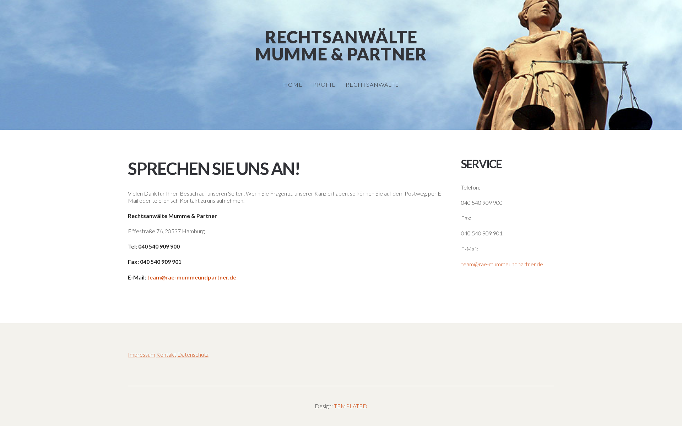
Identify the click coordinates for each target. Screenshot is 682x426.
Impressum (141, 354)
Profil (324, 84)
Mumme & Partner (341, 54)
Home (293, 84)
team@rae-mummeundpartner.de (191, 277)
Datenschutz (193, 354)
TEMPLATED (350, 406)
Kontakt (166, 354)
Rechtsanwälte (341, 37)
